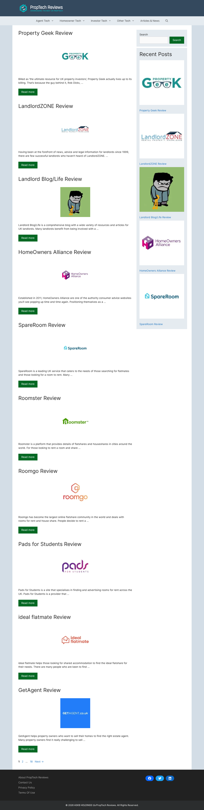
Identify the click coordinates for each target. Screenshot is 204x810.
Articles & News (149, 20)
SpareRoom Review (41, 325)
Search (143, 34)
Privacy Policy (26, 787)
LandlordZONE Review (45, 106)
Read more (27, 91)
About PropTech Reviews (33, 777)
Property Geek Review (45, 33)
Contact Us (25, 782)
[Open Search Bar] (166, 20)
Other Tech (123, 20)
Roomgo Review (37, 471)
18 (31, 761)
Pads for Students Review (49, 544)
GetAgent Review (39, 690)
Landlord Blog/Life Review (50, 179)
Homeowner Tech (70, 20)
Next (39, 761)
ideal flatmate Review (44, 617)
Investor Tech (99, 20)
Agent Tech (43, 20)
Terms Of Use (26, 792)
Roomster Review (39, 398)
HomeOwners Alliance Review (54, 252)
